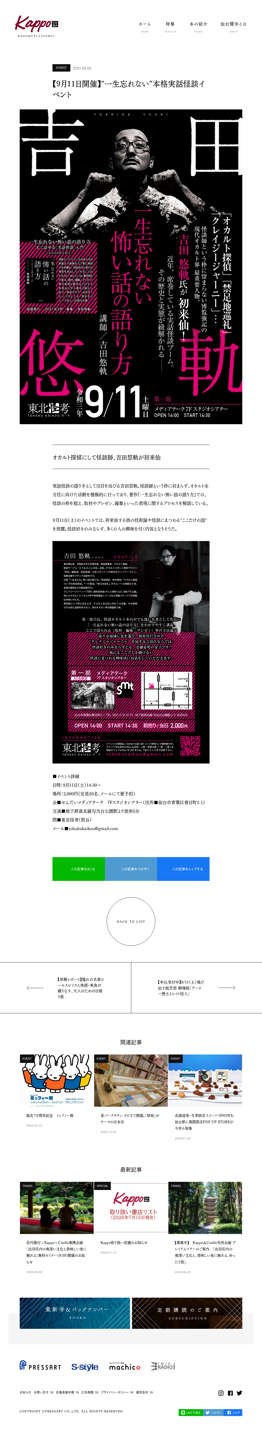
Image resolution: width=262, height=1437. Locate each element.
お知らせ (25, 1392)
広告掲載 (87, 1392)
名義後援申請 (65, 1392)
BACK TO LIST (131, 921)
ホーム (145, 27)
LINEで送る (193, 1412)
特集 (170, 27)
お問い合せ (41, 1392)
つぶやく (216, 1412)
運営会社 (142, 1392)
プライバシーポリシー (115, 1392)
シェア (236, 1412)
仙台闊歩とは (234, 27)
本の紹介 (199, 27)
